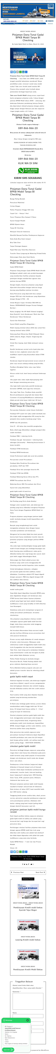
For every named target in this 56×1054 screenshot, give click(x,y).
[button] (27, 1020)
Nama (15, 1013)
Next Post (39, 872)
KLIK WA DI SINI (28, 163)
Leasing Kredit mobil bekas (28, 940)
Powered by (31, 1029)
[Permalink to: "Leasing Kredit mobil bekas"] (28, 925)
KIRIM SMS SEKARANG (28, 178)
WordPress (45, 1050)
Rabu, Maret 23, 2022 (36, 44)
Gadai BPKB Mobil (16, 267)
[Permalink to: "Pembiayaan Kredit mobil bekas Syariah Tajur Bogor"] (28, 891)
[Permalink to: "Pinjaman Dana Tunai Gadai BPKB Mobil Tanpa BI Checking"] (28, 58)
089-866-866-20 (28, 128)
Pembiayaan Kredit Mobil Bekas (28, 970)
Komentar (17, 991)
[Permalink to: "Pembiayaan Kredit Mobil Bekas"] (28, 955)
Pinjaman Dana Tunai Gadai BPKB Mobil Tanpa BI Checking (28, 858)
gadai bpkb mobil (20, 44)
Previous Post (18, 872)
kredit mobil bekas (28, 31)
